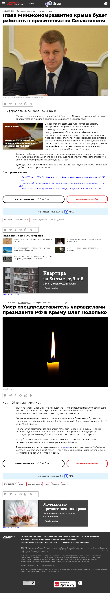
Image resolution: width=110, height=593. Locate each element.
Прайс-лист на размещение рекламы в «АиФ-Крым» (54, 539)
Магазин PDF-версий (90, 536)
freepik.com (7, 389)
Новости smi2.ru (11, 294)
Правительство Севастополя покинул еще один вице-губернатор (32, 249)
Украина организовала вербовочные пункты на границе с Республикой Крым (33, 258)
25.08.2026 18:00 (9, 303)
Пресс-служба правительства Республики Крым (23, 97)
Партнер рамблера (44, 583)
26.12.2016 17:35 (8, 11)
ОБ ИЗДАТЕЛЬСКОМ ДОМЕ (31, 536)
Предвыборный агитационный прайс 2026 (39, 543)
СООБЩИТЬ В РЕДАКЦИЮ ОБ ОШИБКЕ (74, 543)
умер (66, 447)
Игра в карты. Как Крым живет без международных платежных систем (61, 188)
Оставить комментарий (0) (87, 199)
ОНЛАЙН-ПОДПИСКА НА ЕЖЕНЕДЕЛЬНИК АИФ (61, 536)
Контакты (25, 539)
